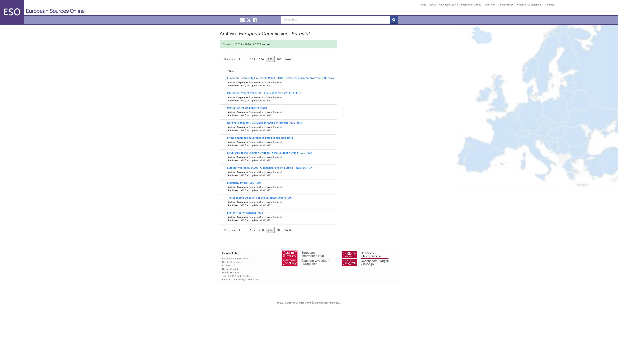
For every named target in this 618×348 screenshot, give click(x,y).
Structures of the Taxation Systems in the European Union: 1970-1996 (269, 152)
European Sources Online (55, 11)
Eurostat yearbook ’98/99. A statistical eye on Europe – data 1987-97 (269, 167)
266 (261, 59)
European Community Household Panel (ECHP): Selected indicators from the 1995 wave (281, 78)
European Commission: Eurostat (265, 82)
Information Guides (471, 4)
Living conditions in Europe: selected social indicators (260, 137)
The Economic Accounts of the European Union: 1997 (259, 197)
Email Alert (489, 4)
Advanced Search (448, 4)
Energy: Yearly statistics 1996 (245, 212)
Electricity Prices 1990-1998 (244, 182)
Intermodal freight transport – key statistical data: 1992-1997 (264, 93)
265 (252, 59)
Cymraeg (550, 4)
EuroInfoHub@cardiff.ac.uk (243, 279)
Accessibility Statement (529, 4)
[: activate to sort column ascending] (222, 71)
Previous (229, 59)
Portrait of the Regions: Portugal (247, 107)
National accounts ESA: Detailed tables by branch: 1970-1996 (264, 122)
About (432, 4)
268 (278, 59)
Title (231, 71)
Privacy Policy (506, 4)
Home (423, 4)
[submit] (394, 20)
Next (288, 59)
